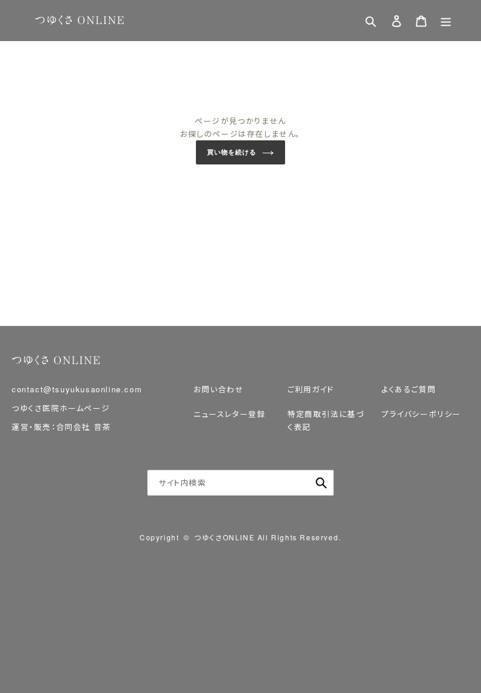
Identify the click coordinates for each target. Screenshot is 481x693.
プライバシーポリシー (421, 413)
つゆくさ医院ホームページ (61, 407)
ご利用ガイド (310, 389)
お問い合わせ (219, 389)
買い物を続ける (231, 152)
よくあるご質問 (408, 389)
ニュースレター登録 (229, 413)
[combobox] (240, 483)
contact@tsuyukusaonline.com (77, 389)
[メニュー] (446, 21)
